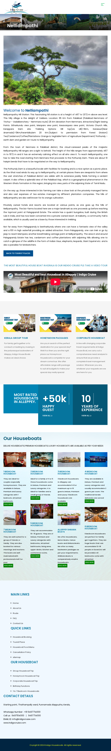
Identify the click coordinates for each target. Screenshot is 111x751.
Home (16, 603)
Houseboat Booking (22, 637)
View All (46, 415)
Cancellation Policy (22, 652)
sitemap (17, 657)
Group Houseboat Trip (23, 670)
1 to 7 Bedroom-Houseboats (26, 691)
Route (15, 613)
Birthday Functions (21, 686)
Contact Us (18, 623)
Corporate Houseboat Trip (25, 681)
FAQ (15, 618)
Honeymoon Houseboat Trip (26, 676)
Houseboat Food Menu (23, 647)
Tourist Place (19, 642)
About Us (17, 608)
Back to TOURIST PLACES (18, 253)
